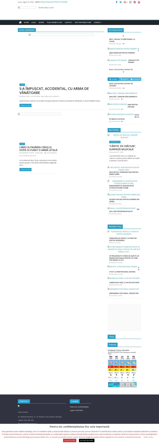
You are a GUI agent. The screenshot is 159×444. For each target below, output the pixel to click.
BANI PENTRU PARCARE (133, 106)
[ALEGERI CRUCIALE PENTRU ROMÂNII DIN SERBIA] (124, 195)
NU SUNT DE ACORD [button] (86, 440)
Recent (125, 79)
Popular (114, 79)
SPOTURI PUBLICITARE (83, 22)
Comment (136, 79)
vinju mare (32, 156)
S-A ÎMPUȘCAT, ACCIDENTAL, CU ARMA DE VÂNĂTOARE (54, 90)
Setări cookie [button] (148, 437)
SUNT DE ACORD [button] (69, 440)
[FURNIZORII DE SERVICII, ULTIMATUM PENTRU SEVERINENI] (124, 232)
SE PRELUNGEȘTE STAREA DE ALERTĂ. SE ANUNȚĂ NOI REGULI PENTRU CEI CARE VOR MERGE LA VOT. (124, 258)
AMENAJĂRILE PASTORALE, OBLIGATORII (124, 293)
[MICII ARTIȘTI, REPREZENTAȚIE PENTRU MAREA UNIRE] (124, 167)
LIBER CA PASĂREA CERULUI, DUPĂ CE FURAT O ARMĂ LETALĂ (38, 149)
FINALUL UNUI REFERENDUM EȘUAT (124, 210)
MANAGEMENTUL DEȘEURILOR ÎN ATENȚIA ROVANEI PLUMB (121, 187)
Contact (68, 22)
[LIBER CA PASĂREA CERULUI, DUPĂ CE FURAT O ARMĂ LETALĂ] (39, 114)
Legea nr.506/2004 (76, 410)
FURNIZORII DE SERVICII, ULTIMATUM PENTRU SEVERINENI (123, 239)
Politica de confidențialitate (79, 407)
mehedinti (25, 156)
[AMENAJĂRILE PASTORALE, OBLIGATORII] (124, 289)
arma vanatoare (54, 96)
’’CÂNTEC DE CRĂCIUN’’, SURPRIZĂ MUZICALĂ (122, 147)
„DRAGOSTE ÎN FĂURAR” (133, 61)
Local (33, 22)
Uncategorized (114, 142)
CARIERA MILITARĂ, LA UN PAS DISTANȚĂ (124, 283)
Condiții (97, 22)
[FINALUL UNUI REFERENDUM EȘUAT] (122, 208)
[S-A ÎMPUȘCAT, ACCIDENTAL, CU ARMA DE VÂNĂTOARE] (61, 35)
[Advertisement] (124, 317)
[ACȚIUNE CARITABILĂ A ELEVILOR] (121, 113)
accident (45, 96)
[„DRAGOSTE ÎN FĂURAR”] (117, 60)
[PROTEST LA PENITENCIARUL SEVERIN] (123, 267)
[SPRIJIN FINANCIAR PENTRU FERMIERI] (122, 49)
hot (20, 156)
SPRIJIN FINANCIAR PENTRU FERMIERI (54, 2)
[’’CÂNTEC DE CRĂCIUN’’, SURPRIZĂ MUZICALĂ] (124, 135)
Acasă (26, 22)
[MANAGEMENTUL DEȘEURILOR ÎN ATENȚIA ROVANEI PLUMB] (124, 181)
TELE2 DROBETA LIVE (54, 22)
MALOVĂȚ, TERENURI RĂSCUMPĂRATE (123, 97)
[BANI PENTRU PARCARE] (118, 103)
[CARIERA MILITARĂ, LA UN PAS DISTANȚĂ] (124, 278)
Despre (41, 22)
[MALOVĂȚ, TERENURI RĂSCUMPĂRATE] (123, 92)
